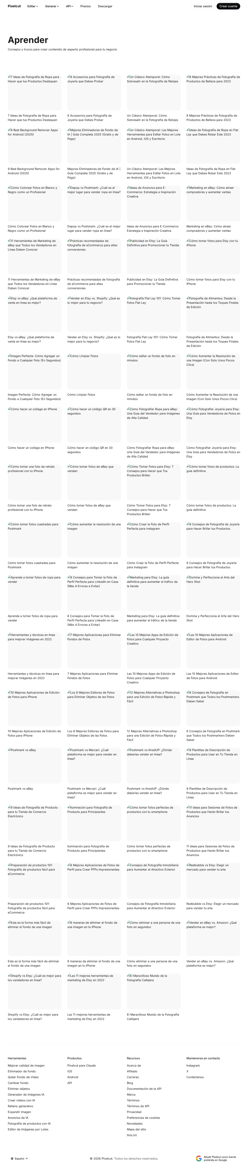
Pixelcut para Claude (81, 1065)
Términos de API (138, 1106)
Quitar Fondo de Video (23, 1077)
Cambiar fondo (18, 1083)
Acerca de (134, 1065)
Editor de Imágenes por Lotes (28, 1129)
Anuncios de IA (18, 1117)
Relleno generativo (20, 1106)
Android (72, 1077)
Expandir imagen (19, 1112)
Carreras (133, 1077)
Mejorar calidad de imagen (26, 1065)
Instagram (193, 1065)
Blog (130, 1083)
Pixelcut (14, 6)
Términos (133, 1100)
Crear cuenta (228, 6)
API (68, 6)
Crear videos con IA (21, 1100)
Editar (31, 6)
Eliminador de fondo (22, 1071)
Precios (85, 6)
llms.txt (132, 1135)
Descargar (105, 6)
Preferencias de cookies (143, 1117)
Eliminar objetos (19, 1088)
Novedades (135, 1123)
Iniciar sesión (203, 6)
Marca (131, 1094)
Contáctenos (195, 1077)
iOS (69, 1071)
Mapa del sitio (136, 1129)
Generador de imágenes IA (26, 1094)
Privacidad (134, 1112)
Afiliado (132, 1071)
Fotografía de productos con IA (29, 1123)
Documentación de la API (144, 1088)
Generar (50, 6)
